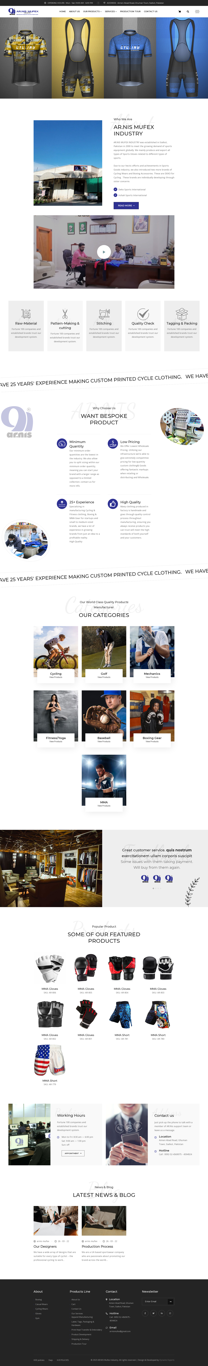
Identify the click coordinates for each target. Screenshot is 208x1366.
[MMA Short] (122, 1014)
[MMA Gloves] (50, 968)
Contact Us (150, 11)
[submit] (170, 1301)
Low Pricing (130, 442)
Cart (73, 1304)
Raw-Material (26, 323)
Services (110, 11)
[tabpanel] (145, 879)
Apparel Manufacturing (82, 1317)
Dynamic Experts (166, 1360)
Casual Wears (41, 1304)
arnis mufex (43, 1241)
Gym (37, 1318)
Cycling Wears (41, 1308)
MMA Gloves (50, 989)
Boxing (38, 1299)
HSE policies (39, 1360)
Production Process (97, 1247)
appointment (72, 1153)
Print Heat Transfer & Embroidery (87, 1329)
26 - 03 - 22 (63, 1241)
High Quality (130, 502)
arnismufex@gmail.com (120, 1331)
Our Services (77, 1313)
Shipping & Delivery (80, 1339)
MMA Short (122, 1035)
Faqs (51, 1360)
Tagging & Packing (181, 323)
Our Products (91, 11)
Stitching (104, 323)
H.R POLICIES (63, 1360)
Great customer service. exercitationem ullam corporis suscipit (157, 859)
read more (125, 205)
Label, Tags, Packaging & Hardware (83, 1323)
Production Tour (130, 11)
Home (62, 11)
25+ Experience (81, 502)
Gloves (38, 1313)
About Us (74, 11)
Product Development (81, 1334)
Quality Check (143, 323)
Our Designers (45, 1247)
